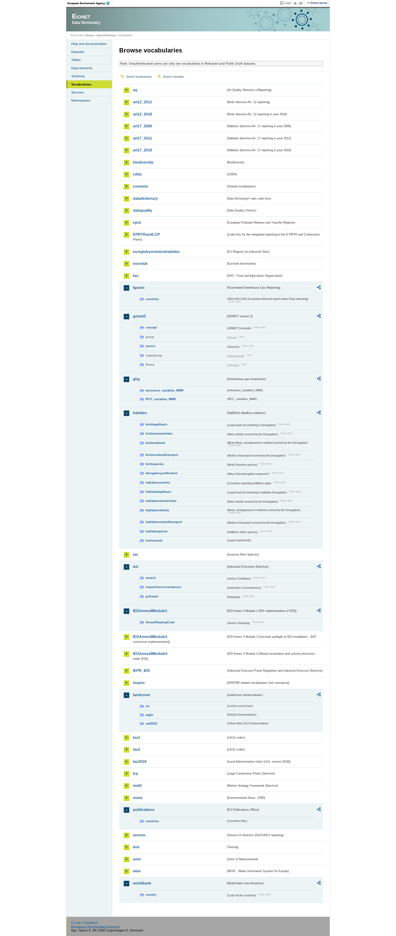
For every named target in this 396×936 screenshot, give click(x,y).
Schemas (78, 76)
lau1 (136, 737)
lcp (135, 773)
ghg (136, 379)
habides (140, 413)
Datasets (77, 52)
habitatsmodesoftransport (164, 522)
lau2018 (139, 762)
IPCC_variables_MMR (161, 399)
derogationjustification (162, 473)
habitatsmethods (157, 510)
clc (148, 706)
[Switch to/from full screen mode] (302, 3)
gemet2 (139, 316)
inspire (139, 683)
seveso (139, 835)
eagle (149, 715)
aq (135, 90)
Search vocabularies (139, 76)
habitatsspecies (157, 531)
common (140, 186)
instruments (154, 540)
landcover (141, 695)
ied (135, 567)
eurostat (140, 263)
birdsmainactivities (159, 433)
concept (151, 327)
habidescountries (158, 482)
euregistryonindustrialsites (156, 252)
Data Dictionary (106, 35)
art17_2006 (142, 126)
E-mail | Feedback (84, 922)
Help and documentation (89, 44)
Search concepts (173, 76)
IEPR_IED (141, 671)
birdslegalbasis (156, 424)
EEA (90, 3)
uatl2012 (151, 723)
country (151, 894)
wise (137, 871)
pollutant (152, 596)
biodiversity (143, 162)
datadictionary (145, 198)
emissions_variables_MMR (164, 390)
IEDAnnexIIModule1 (150, 611)
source (150, 346)
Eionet (90, 35)
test (136, 847)
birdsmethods (155, 443)
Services (77, 92)
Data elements (81, 68)
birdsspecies (155, 464)
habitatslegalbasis (158, 491)
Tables (76, 60)
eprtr (137, 222)
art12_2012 (142, 102)
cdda (137, 174)
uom (137, 859)
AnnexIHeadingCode (160, 622)
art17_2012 (142, 138)
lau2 (136, 749)
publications (143, 810)
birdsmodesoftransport (162, 455)
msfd (137, 786)
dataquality (142, 210)
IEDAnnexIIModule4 (150, 654)
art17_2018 (142, 150)
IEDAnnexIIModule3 (150, 637)
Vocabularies (81, 84)
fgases (139, 288)
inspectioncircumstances (163, 587)
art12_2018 (142, 114)
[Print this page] (296, 3)
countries (152, 299)
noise (138, 798)
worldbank (142, 883)
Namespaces (80, 100)
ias (135, 554)
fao (135, 276)
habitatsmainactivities (161, 501)
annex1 (151, 578)
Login (287, 3)
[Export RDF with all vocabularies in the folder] (319, 288)
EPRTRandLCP (146, 234)
